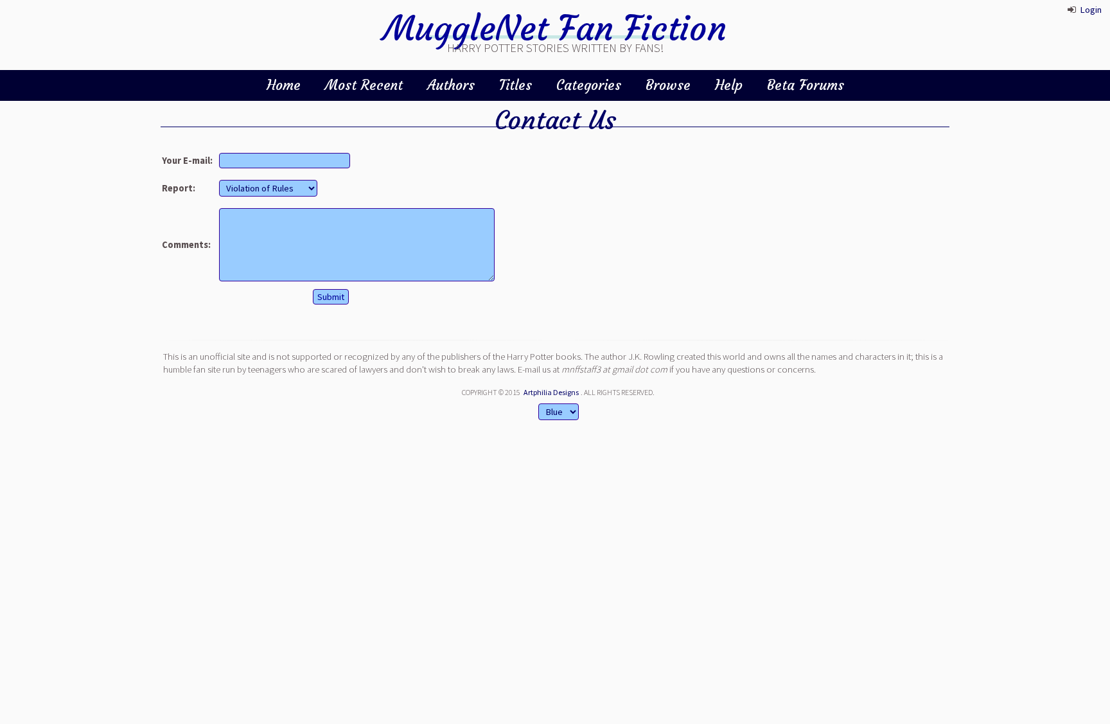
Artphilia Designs (551, 392)
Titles (515, 85)
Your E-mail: (187, 160)
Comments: (186, 245)
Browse (668, 85)
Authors (451, 85)
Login (1091, 9)
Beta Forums (805, 85)
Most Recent (364, 85)
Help (729, 85)
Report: (178, 188)
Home (284, 85)
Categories (588, 85)
